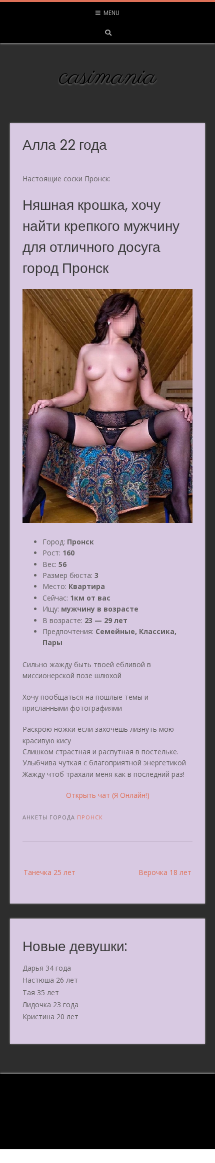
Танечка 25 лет (50, 872)
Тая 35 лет (40, 992)
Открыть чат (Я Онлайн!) (108, 795)
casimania (107, 77)
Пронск (90, 817)
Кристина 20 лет (50, 1016)
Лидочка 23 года (50, 1004)
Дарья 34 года (46, 968)
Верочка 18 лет (165, 872)
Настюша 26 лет (50, 980)
